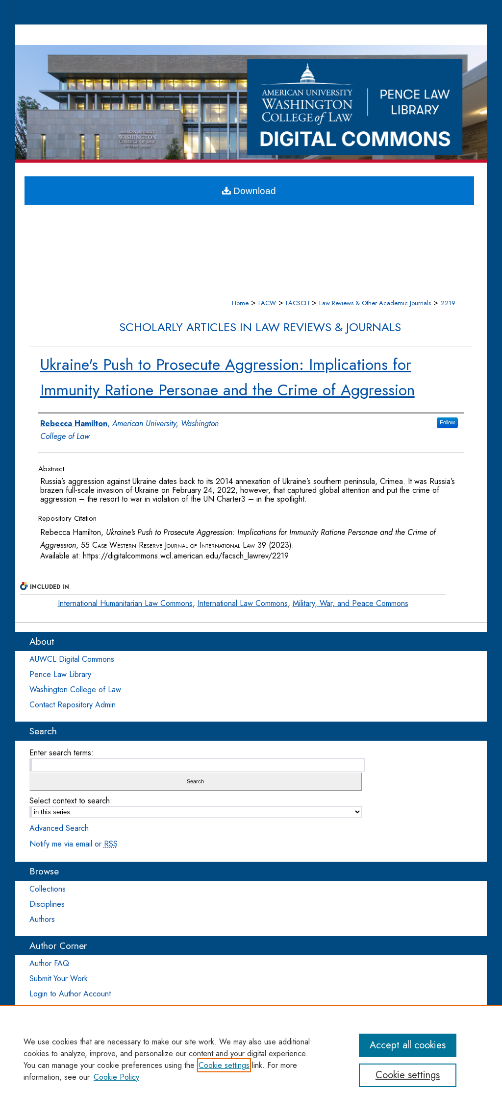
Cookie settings (224, 1065)
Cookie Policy (116, 1077)
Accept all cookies (408, 1045)
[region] (251, 1059)
